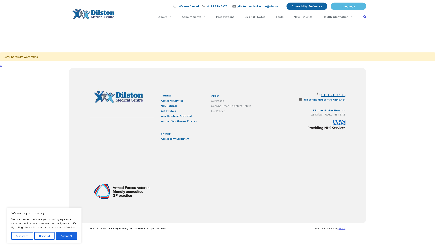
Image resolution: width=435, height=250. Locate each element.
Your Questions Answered (176, 116)
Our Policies (218, 111)
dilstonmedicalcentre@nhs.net (324, 99)
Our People (217, 100)
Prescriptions (225, 17)
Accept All (66, 235)
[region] (44, 225)
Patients (166, 95)
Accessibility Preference (307, 6)
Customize (22, 235)
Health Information (335, 17)
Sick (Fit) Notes (255, 17)
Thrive (342, 228)
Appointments (191, 17)
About (162, 17)
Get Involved (168, 110)
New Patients (303, 17)
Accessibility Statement (175, 138)
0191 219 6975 (333, 95)
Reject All (44, 235)
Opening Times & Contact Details (231, 106)
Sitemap (166, 133)
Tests (280, 17)
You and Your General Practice (179, 121)
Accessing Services (172, 100)
